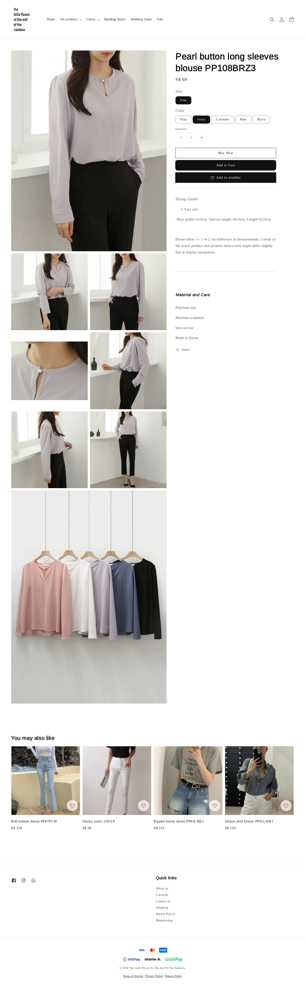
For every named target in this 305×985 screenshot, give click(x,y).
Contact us (163, 901)
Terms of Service (133, 976)
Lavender (223, 119)
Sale (160, 19)
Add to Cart (225, 165)
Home (51, 19)
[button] (272, 20)
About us (162, 888)
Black (261, 119)
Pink (183, 119)
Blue (243, 119)
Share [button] (186, 349)
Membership (164, 920)
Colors (90, 19)
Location (162, 894)
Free (183, 100)
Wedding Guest (141, 19)
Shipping (162, 907)
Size (178, 91)
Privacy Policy (154, 976)
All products (68, 19)
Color (179, 110)
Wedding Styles (114, 19)
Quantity (181, 129)
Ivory (201, 119)
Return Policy (165, 914)
